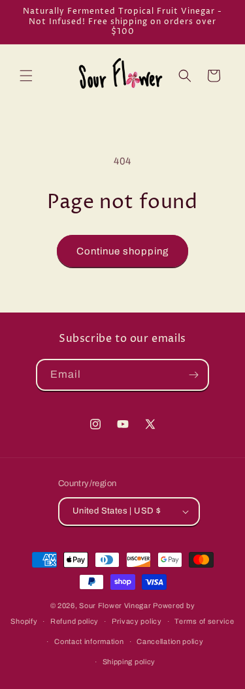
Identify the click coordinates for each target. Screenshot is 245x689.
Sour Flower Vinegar (116, 605)
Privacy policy (137, 621)
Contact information (88, 641)
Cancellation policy (170, 641)
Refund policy (74, 621)
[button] (26, 75)
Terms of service (204, 621)
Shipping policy (129, 662)
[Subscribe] (193, 375)
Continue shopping (122, 251)
